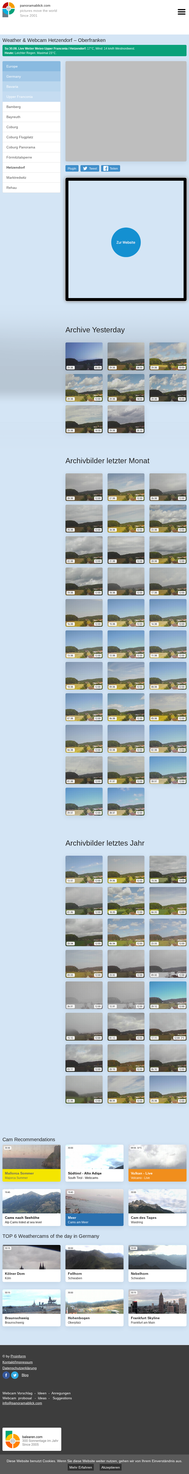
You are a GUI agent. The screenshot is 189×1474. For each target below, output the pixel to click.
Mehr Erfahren (80, 1467)
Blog (25, 1375)
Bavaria (12, 87)
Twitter (14, 1375)
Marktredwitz (16, 177)
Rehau (11, 188)
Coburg (12, 127)
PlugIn (72, 168)
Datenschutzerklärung (19, 1368)
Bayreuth (13, 117)
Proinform (18, 1356)
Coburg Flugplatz (19, 137)
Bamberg (13, 107)
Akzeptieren (110, 1467)
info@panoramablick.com (22, 1403)
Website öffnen (126, 242)
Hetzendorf (15, 167)
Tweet (93, 168)
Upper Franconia (19, 97)
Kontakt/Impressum (17, 1362)
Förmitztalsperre (19, 157)
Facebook (6, 1375)
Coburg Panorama (20, 147)
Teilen (114, 168)
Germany (13, 76)
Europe (12, 66)
